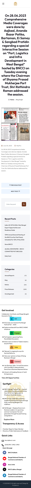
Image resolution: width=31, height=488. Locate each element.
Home (12, 99)
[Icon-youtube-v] (4, 458)
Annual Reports (9, 275)
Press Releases (9, 289)
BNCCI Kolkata (12, 452)
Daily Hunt (8, 256)
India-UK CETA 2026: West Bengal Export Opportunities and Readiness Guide (15, 227)
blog (6, 280)
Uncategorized (9, 294)
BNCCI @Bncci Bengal (14, 469)
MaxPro (18, 146)
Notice (7, 284)
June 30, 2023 (7, 146)
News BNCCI (9, 244)
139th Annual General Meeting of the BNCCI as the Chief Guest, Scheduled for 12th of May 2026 (15, 237)
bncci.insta (11, 464)
